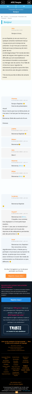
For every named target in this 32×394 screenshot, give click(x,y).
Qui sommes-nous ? (16, 382)
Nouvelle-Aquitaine (15, 361)
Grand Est (6, 372)
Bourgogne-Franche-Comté (6, 361)
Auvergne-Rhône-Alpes (6, 357)
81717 (26, 162)
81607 (26, 100)
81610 (26, 130)
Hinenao (14, 99)
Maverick (14, 161)
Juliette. (14, 129)
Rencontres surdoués (16, 345)
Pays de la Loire (16, 367)
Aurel (13, 239)
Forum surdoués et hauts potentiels (16, 350)
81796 (26, 173)
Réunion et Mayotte (25, 357)
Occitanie (15, 364)
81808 (26, 198)
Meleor (14, 139)
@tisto (21, 166)
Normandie (16, 359)
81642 (26, 151)
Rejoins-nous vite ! (16, 276)
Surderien (15, 196)
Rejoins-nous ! (16, 300)
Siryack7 (14, 212)
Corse (6, 370)
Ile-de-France (16, 357)
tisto (13, 28)
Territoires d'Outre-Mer (25, 361)
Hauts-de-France (6, 374)
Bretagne (6, 364)
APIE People (16, 2)
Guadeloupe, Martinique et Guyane (15, 374)
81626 (26, 141)
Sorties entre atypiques (16, 348)
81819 (26, 241)
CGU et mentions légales (16, 384)
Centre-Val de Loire (6, 367)
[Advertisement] (16, 89)
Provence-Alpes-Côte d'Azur (16, 369)
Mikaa (13, 171)
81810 (26, 213)
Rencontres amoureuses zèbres (16, 347)
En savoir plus (26, 390)
